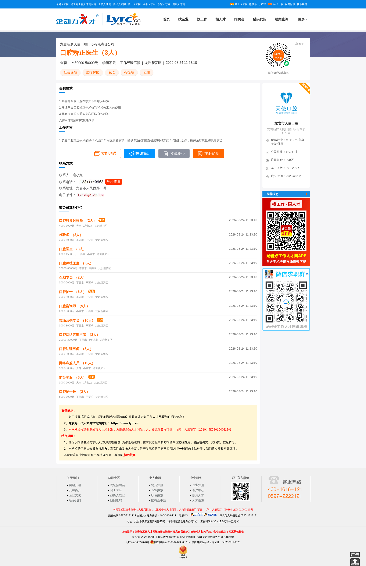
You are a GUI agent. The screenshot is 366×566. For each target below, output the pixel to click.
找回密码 (116, 500)
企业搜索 (157, 490)
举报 (301, 43)
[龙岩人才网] (98, 24)
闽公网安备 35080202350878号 (172, 542)
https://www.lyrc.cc (125, 423)
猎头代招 (259, 19)
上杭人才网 (104, 4)
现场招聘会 (117, 485)
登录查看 (114, 181)
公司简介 (75, 490)
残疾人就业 (117, 495)
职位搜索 (157, 495)
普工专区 (116, 490)
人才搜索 (198, 500)
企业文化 (75, 495)
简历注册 (157, 485)
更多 (301, 19)
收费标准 (290, 4)
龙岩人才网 (62, 4)
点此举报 (129, 455)
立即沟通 (108, 153)
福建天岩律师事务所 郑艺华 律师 (215, 536)
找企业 (183, 19)
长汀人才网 (134, 4)
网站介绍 (75, 485)
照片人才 (198, 495)
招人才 (221, 19)
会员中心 (198, 490)
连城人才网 (178, 4)
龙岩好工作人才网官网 (83, 4)
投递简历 (143, 153)
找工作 (202, 19)
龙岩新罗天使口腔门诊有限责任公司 (87, 44)
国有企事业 (158, 500)
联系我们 (302, 4)
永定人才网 (164, 4)
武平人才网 (149, 4)
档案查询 (281, 19)
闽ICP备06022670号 (137, 542)
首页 (166, 19)
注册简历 (211, 153)
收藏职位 (177, 153)
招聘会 (239, 19)
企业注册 (198, 485)
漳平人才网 (119, 4)
